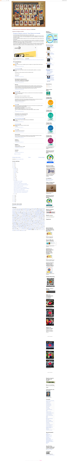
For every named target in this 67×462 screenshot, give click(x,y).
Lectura (13, 220)
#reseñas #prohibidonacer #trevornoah (52, 54)
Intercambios (14, 219)
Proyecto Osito (39, 224)
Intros (18, 219)
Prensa (19, 223)
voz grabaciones (18, 230)
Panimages (47, 422)
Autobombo (13, 210)
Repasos (23, 226)
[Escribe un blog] (26, 58)
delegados (18, 213)
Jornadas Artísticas (34, 219)
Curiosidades (14, 213)
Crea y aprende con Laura (50, 75)
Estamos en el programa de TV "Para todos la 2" (20, 187)
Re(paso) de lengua (49, 46)
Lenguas (21, 220)
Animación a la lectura (26, 209)
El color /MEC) (48, 408)
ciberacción (28, 211)
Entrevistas (24, 215)
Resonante (27, 226)
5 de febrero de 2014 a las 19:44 (19, 76)
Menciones (13, 221)
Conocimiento (19, 212)
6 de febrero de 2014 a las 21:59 (19, 137)
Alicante (16, 209)
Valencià (35, 228)
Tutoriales (19, 228)
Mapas (29, 220)
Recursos (43, 225)
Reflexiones (14, 226)
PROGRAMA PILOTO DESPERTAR (49, 70)
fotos (13, 217)
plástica (14, 222)
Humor (16, 218)
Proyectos (20, 225)
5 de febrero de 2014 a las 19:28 (19, 66)
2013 (14, 195)
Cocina (34, 211)
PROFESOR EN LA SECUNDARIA (49, 64)
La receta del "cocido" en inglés (18, 181)
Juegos (42, 219)
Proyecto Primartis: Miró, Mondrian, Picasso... (49, 427)
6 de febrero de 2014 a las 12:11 (19, 127)
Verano (38, 228)
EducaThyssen (48, 406)
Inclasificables (29, 218)
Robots (42, 226)
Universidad (30, 228)
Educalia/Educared (48, 405)
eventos (38, 216)
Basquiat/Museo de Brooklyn (50, 400)
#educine (13, 208)
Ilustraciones (20, 218)
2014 (14, 167)
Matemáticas (33, 220)
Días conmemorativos (27, 214)
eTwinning (23, 216)
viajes (41, 228)
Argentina (39, 209)
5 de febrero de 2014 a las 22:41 (19, 121)
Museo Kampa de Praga (49, 421)
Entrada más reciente (16, 157)
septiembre (15, 172)
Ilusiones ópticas (48, 438)
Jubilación (39, 219)
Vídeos (35, 229)
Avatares (24, 210)
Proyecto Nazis (34, 224)
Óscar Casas (38, 221)
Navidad (30, 221)
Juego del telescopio (49, 440)
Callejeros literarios (33, 210)
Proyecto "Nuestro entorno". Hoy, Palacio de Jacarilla (26, 33)
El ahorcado (47, 437)
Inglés (40, 218)
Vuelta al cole (23, 230)
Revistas (39, 226)
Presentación (24, 223)
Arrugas (43, 209)
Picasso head (48, 423)
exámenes (41, 216)
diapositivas (19, 214)
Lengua (17, 220)
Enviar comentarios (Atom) (19, 159)
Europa (27, 216)
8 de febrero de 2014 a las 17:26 (19, 152)
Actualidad (35, 208)
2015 (14, 166)
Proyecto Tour (16, 225)
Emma (16, 63)
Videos (29, 229)
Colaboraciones (38, 211)
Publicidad (25, 225)
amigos (19, 209)
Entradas (48, 85)
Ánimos (32, 209)
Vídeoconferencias (21, 229)
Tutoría (15, 228)
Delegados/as (23, 213)
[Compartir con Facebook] (27, 58)
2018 (14, 162)
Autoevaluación (19, 210)
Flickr (46, 410)
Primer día (37, 223)
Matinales (37, 220)
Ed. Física (33, 214)
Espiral (19, 216)
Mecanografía (42, 220)
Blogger (41, 460)
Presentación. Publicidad (31, 223)
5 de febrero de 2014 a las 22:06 (19, 116)
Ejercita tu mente (48, 439)
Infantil (34, 218)
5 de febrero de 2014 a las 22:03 (19, 111)
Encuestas (20, 215)
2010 (14, 199)
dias (22, 214)
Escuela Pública (14, 216)
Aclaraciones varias (29, 208)
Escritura (32, 215)
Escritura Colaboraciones (39, 215)
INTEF (43, 218)
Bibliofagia (48, 52)
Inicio (29, 157)
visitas (13, 230)
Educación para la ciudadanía (40, 214)
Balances (27, 210)
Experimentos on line (49, 435)
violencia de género (41, 229)
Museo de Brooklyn (48, 420)
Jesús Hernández (17, 124)
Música (26, 221)
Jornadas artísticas (28, 219)
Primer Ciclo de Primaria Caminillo (19, 118)
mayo (15, 176)
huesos (13, 218)
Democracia (29, 213)
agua (13, 209)
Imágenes (24, 218)
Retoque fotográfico (32, 226)
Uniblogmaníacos (24, 228)
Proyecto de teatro (20, 224)
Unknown (16, 104)
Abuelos (21, 208)
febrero (15, 180)
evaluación (33, 216)
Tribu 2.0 (43, 227)
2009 (14, 200)
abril (14, 177)
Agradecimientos (41, 208)
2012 (14, 196)
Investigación (22, 219)
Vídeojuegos (25, 229)
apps (35, 209)
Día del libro (38, 213)
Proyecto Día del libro (28, 224)
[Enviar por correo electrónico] (25, 58)
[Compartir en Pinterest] (28, 58)
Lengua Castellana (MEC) (49, 415)
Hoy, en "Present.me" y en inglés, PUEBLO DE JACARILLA (21, 188)
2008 (14, 201)
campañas (38, 210)
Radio (31, 225)
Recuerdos (40, 225)
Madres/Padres (25, 220)
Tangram (47, 433)
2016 (14, 165)
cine (31, 211)
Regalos (19, 226)
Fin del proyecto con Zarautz (18, 182)
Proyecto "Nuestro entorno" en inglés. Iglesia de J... (21, 192)
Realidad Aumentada (35, 225)
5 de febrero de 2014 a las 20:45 (19, 89)
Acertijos (24, 208)
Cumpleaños (41, 212)
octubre (15, 171)
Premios (15, 223)
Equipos (29, 215)
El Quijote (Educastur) (49, 409)
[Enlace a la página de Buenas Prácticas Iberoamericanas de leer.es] (50, 180)
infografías (37, 218)
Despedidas (33, 213)
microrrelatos (18, 221)
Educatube (47, 407)
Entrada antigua (41, 157)
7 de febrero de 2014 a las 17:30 (19, 147)
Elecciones (15, 215)
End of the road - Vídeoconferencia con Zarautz (20, 183)
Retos (36, 226)
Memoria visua (48, 434)
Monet (47, 417)
